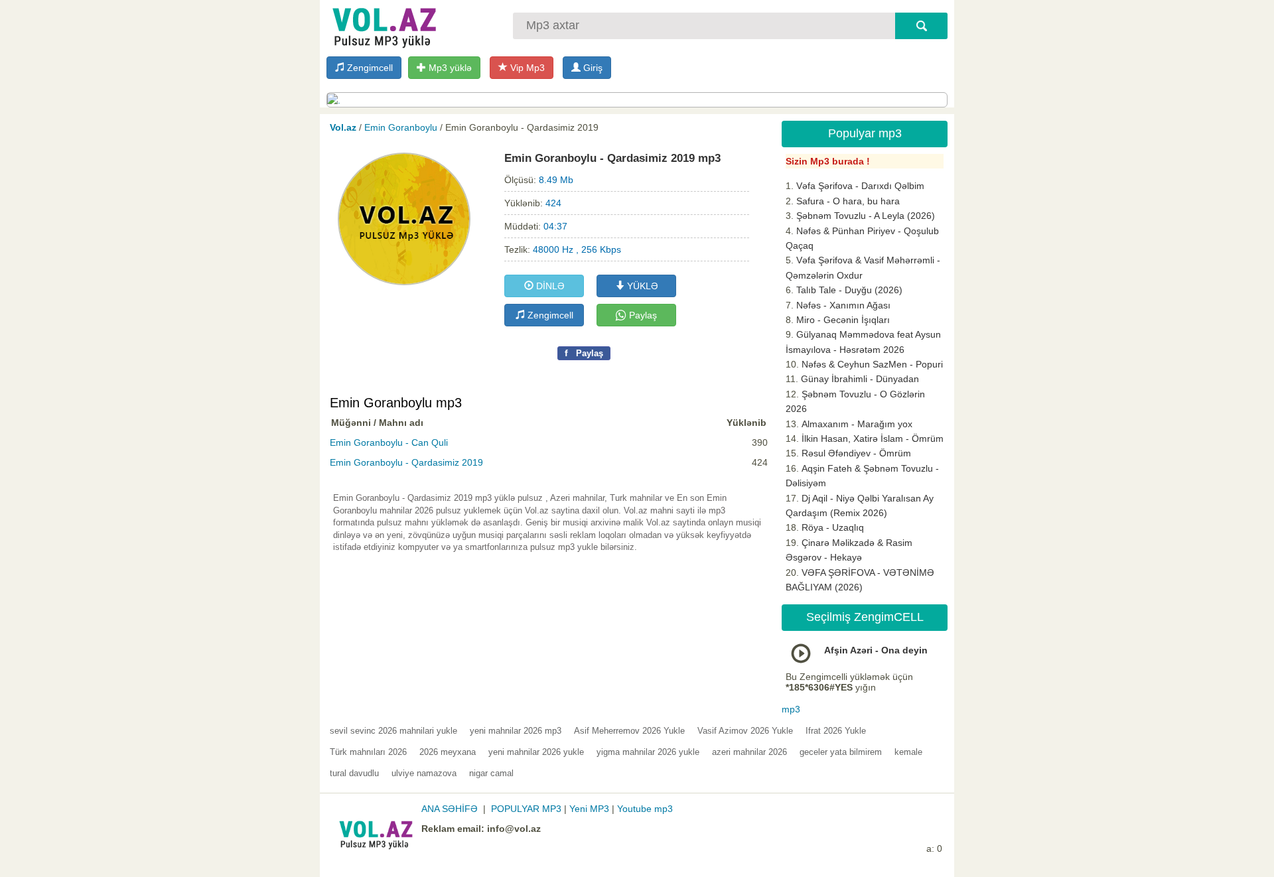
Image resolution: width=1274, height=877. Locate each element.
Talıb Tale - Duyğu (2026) (849, 290)
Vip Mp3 (526, 67)
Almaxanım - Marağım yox (857, 424)
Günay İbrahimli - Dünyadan (860, 378)
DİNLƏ (549, 286)
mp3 (791, 709)
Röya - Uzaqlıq (833, 527)
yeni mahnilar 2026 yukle (536, 752)
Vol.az (343, 127)
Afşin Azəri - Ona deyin (876, 650)
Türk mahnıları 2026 (368, 752)
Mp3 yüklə (449, 67)
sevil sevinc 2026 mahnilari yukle (393, 731)
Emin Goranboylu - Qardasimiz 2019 (406, 462)
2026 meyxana (447, 752)
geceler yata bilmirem (841, 752)
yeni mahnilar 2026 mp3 (515, 731)
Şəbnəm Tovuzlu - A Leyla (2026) (865, 215)
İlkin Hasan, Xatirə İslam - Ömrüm (873, 438)
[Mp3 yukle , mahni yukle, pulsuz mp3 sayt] (382, 25)
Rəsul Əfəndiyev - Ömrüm (856, 453)
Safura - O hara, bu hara (848, 201)
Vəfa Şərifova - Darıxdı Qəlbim (860, 185)
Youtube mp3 (645, 808)
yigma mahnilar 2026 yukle (648, 752)
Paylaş (641, 315)
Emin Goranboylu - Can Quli (389, 442)
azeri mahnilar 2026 (749, 752)
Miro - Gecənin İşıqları (843, 319)
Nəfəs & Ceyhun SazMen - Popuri (872, 364)
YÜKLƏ (641, 286)
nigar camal (491, 773)
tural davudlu (354, 773)
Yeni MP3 (589, 808)
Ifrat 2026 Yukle (836, 731)
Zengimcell (368, 67)
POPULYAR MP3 (526, 808)
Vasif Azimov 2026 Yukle (745, 731)
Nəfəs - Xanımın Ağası (843, 305)
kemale (908, 752)
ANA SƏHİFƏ (449, 808)
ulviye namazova (424, 773)
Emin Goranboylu (400, 127)
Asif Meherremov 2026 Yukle (629, 731)
